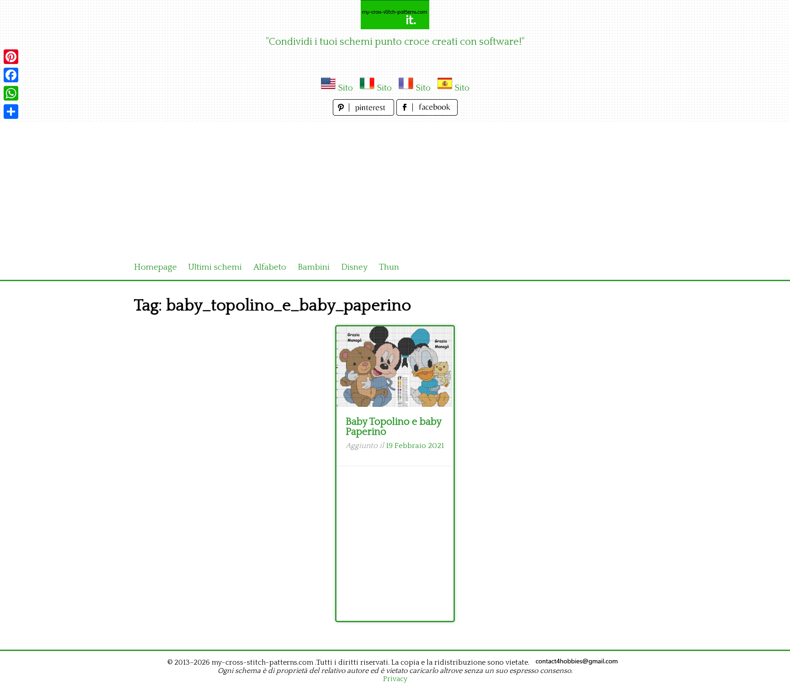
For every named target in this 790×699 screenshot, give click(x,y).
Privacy (395, 679)
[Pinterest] (11, 57)
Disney (354, 267)
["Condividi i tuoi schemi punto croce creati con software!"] (395, 14)
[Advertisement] (395, 187)
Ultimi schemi (215, 267)
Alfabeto (269, 267)
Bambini (314, 267)
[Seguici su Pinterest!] (364, 113)
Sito (345, 88)
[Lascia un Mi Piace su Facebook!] (427, 113)
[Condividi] (11, 111)
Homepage (155, 267)
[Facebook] (11, 75)
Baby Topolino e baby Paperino (393, 427)
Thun (389, 267)
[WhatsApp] (11, 93)
